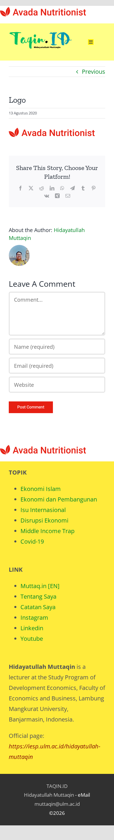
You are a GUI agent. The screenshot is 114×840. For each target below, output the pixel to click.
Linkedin (31, 628)
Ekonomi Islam (40, 489)
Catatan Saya (38, 607)
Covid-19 (32, 541)
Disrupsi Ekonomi (44, 520)
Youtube (31, 639)
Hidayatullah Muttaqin (49, 794)
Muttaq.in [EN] (40, 586)
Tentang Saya (38, 596)
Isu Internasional (43, 510)
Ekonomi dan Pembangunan (58, 499)
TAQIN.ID (57, 786)
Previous (93, 71)
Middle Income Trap (47, 531)
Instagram (34, 617)
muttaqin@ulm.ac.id (57, 804)
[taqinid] (40, 26)
